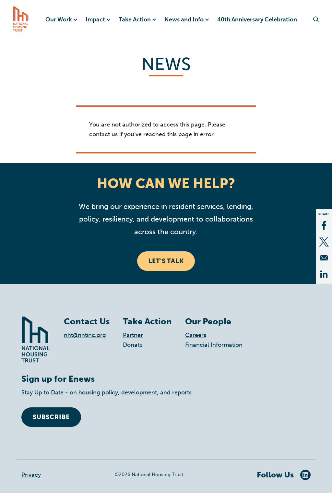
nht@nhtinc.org (85, 335)
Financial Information (214, 344)
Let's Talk (166, 261)
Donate (133, 344)
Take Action (135, 19)
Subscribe (51, 417)
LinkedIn (305, 475)
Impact (95, 19)
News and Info (184, 19)
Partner (133, 335)
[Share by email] (323, 257)
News (166, 64)
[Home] (21, 19)
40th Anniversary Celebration (257, 19)
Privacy (31, 474)
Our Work (58, 19)
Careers (195, 335)
